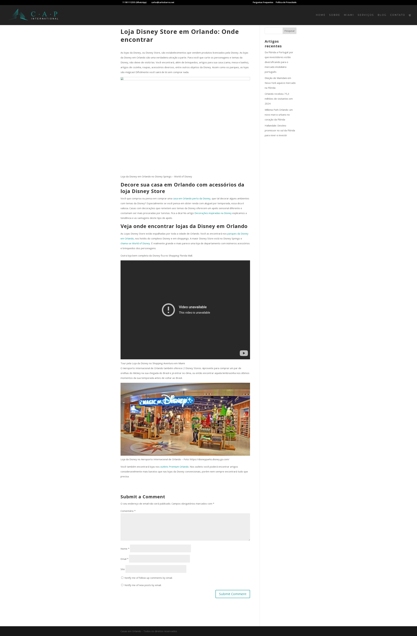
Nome (125, 548)
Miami (349, 15)
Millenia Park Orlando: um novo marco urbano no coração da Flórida (279, 114)
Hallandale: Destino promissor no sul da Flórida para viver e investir (280, 130)
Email (124, 558)
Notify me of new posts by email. (142, 585)
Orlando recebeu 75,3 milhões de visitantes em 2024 (279, 98)
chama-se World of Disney (135, 243)
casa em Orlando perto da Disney (191, 198)
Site (123, 569)
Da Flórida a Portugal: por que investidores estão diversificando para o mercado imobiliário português (279, 62)
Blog (382, 15)
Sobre (334, 15)
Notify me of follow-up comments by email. (148, 577)
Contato (397, 15)
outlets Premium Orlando (174, 466)
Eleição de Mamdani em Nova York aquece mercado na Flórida (280, 82)
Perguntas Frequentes (263, 2)
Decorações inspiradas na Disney (213, 213)
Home (321, 15)
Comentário (128, 510)
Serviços (366, 15)
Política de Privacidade (286, 2)
